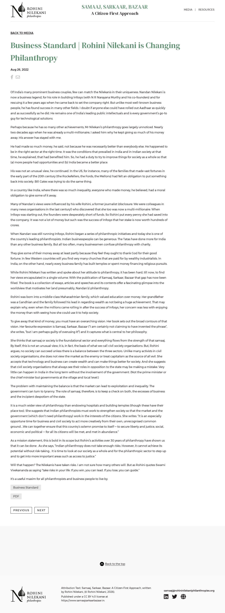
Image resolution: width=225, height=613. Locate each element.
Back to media (22, 33)
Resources (206, 9)
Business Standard (25, 487)
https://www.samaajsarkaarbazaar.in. (83, 600)
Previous (21, 510)
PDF (16, 496)
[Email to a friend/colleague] (18, 77)
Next (41, 510)
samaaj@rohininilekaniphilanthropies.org (189, 590)
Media (188, 9)
